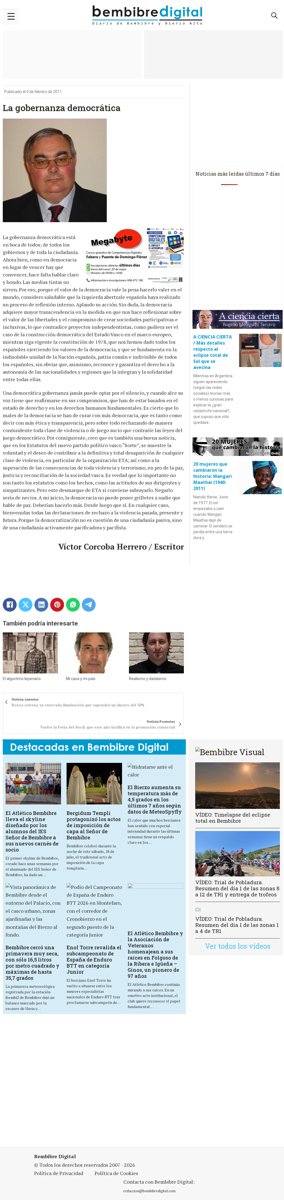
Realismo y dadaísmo (147, 678)
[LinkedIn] (41, 605)
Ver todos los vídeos (237, 946)
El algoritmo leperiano (22, 678)
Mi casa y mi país (80, 678)
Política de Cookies (116, 1173)
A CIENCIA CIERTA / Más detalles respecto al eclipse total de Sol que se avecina (212, 352)
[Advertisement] (98, 1084)
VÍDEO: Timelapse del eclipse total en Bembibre (232, 817)
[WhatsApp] (73, 605)
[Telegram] (89, 605)
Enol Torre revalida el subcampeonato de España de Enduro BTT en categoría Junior (94, 959)
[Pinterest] (57, 605)
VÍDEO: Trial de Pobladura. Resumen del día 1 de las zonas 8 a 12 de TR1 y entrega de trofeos (237, 888)
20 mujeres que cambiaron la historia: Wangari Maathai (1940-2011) (212, 476)
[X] (25, 605)
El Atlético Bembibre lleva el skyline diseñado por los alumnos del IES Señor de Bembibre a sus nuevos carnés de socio (32, 831)
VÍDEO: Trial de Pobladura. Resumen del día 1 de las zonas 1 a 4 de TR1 (237, 924)
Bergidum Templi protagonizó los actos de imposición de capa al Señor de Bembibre (94, 825)
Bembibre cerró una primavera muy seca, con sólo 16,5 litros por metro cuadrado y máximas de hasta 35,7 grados (32, 962)
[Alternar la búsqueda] (274, 15)
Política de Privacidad (58, 1173)
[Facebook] (10, 605)
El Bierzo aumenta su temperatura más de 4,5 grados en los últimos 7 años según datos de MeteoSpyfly (155, 799)
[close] (11, 16)
